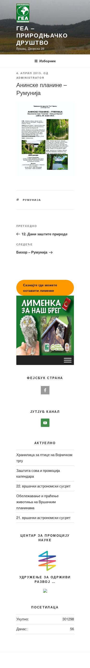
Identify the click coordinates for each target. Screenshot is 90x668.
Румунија (32, 200)
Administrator (30, 77)
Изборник (47, 60)
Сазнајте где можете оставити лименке (40, 287)
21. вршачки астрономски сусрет (43, 517)
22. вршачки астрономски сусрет (43, 485)
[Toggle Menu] (68, 360)
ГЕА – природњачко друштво (42, 35)
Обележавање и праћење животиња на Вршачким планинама (37, 501)
